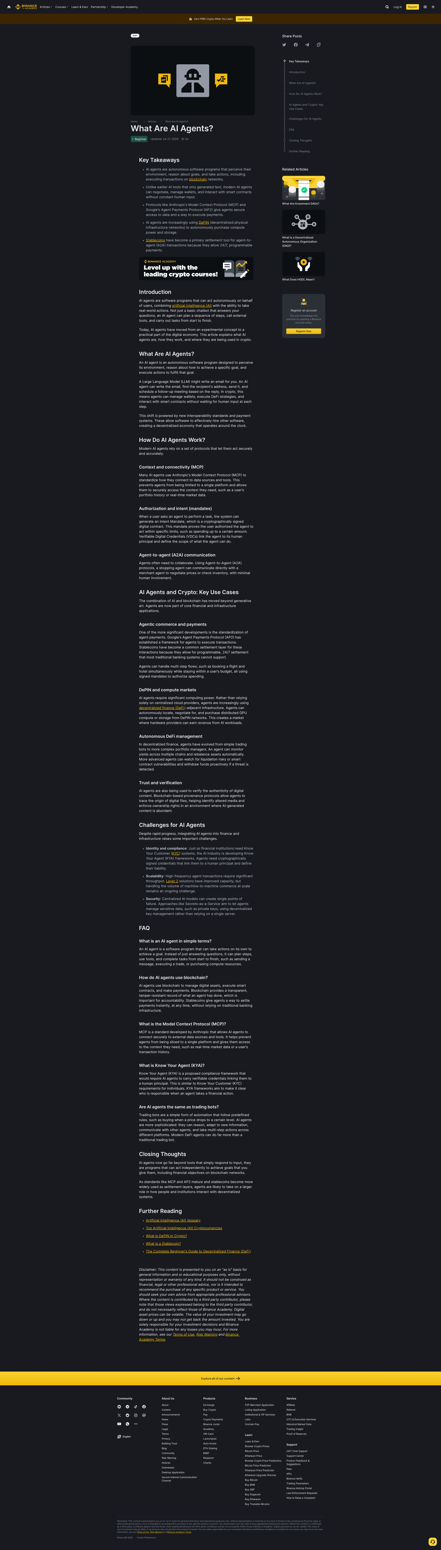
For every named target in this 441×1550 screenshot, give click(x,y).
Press (165, 1424)
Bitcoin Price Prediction (258, 1465)
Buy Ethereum (253, 1499)
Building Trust (169, 1443)
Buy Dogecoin (253, 1494)
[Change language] (425, 7)
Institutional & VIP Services (260, 1414)
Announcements (171, 1414)
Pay (205, 1414)
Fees (289, 1468)
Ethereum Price (253, 1455)
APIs (288, 1473)
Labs (247, 1419)
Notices (166, 1462)
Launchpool (209, 1438)
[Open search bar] (386, 7)
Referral (290, 1409)
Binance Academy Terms (179, 1532)
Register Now (303, 331)
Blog (164, 1448)
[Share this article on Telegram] (307, 45)
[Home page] (26, 7)
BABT (206, 1453)
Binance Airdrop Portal (299, 1488)
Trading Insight (294, 1429)
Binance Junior (211, 1424)
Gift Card (208, 1433)
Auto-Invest (209, 1443)
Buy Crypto (209, 1409)
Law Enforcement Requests (301, 1493)
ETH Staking (210, 1448)
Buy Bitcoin (251, 1479)
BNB (288, 1414)
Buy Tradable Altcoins (257, 1504)
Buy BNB (250, 1484)
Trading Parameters (297, 1483)
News (165, 1419)
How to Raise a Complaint (300, 1497)
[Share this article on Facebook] (296, 45)
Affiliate (290, 1404)
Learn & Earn (252, 1441)
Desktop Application (173, 1472)
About (165, 1404)
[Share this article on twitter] (284, 45)
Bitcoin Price (252, 1451)
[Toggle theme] (433, 6)
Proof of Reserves (296, 1433)
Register (412, 6)
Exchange (208, 1404)
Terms (165, 1433)
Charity (207, 1462)
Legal (165, 1429)
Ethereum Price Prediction (259, 1470)
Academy (208, 1429)
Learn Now (244, 18)
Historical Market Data (298, 1424)
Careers (166, 1409)
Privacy (166, 1438)
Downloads (168, 1467)
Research (208, 1457)
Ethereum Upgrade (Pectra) (260, 1475)
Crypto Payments (213, 1419)
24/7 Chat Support (296, 1451)
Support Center (295, 1455)
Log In (398, 7)
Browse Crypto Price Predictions (263, 1460)
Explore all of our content (217, 1378)
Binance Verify (294, 1478)
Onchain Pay (252, 1424)
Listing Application (255, 1409)
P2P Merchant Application (259, 1404)
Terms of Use (143, 1532)
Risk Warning (169, 1457)
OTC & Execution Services (301, 1419)
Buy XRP (250, 1489)
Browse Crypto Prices (257, 1446)
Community (168, 1453)
